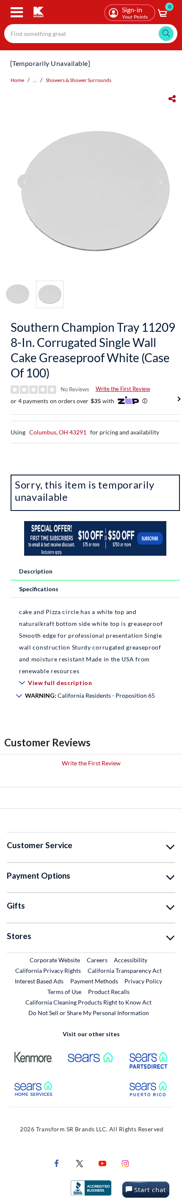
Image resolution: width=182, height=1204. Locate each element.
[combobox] (90, 33)
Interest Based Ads (39, 981)
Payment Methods (94, 981)
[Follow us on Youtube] (102, 1162)
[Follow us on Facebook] (56, 1162)
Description (35, 571)
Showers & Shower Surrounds (78, 80)
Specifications (38, 588)
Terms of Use (64, 991)
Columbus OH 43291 (57, 432)
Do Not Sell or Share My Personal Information (88, 1012)
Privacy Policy (143, 981)
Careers (97, 960)
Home (17, 80)
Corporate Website (55, 960)
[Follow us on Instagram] (125, 1162)
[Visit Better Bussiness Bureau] (91, 1187)
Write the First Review (123, 388)
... (35, 80)
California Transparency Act (125, 970)
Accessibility (130, 960)
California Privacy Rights (48, 970)
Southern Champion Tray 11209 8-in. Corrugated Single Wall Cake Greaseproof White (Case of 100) (93, 350)
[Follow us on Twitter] (79, 1162)
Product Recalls (109, 991)
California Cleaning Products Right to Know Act (88, 1002)
